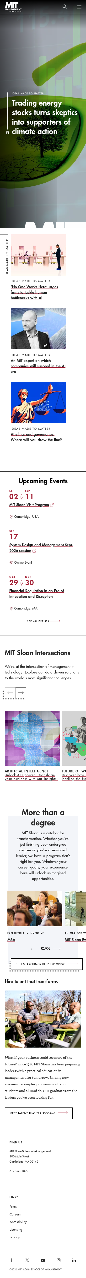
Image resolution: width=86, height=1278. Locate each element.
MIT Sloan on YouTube (42, 1263)
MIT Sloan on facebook (11, 1261)
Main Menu (79, 7)
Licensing (16, 1229)
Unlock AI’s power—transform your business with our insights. (31, 777)
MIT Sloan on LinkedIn (73, 1261)
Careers (15, 1214)
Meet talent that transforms (32, 1113)
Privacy (15, 1237)
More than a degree (43, 817)
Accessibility (18, 1222)
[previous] (10, 692)
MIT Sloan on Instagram (58, 1261)
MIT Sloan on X (26, 1262)
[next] (21, 692)
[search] (65, 7)
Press (13, 1207)
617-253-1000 (19, 1171)
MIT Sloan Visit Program (29, 504)
